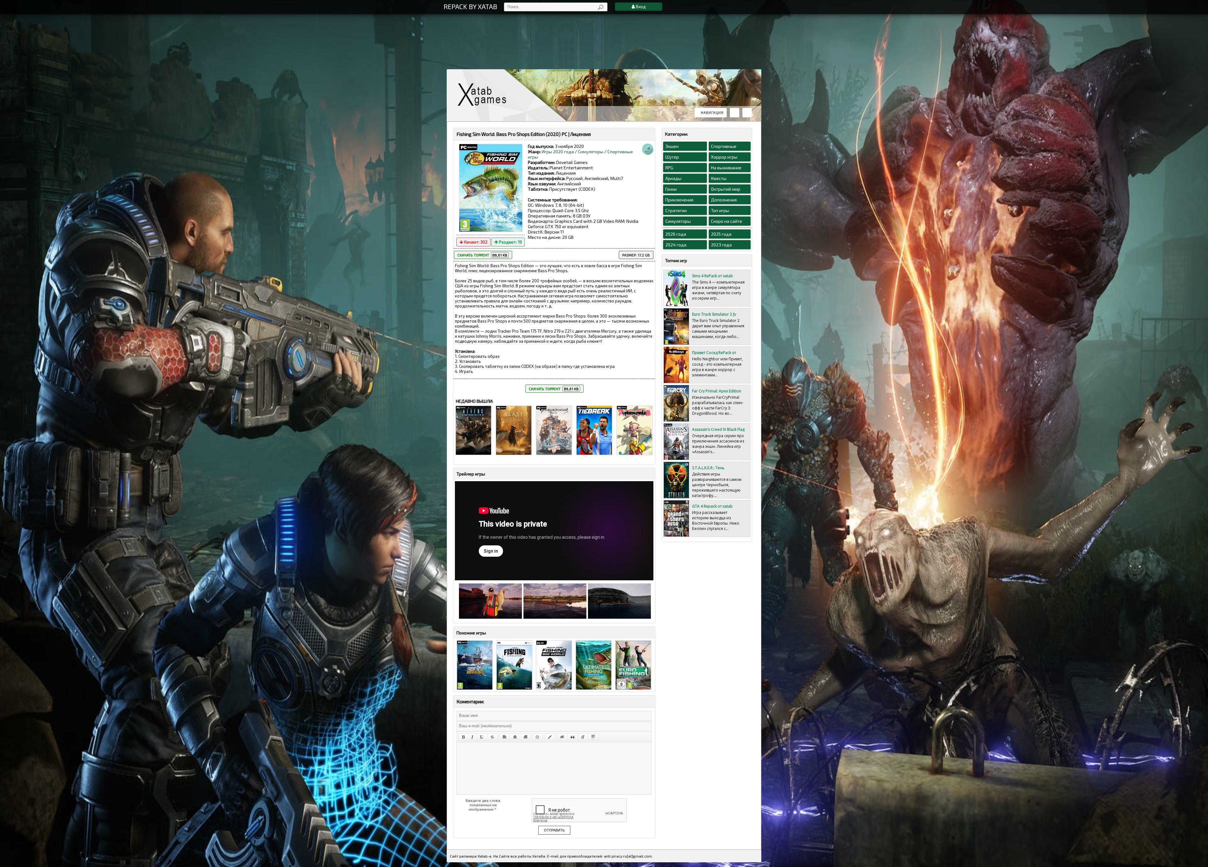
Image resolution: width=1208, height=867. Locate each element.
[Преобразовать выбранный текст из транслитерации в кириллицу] (583, 737)
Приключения (679, 199)
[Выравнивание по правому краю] (525, 737)
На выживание (726, 167)
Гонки (671, 189)
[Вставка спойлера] (593, 737)
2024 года (675, 244)
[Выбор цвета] (550, 737)
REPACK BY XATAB (470, 6)
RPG (669, 167)
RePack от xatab (484, 94)
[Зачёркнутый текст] (492, 737)
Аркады (673, 178)
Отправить (554, 830)
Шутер (672, 157)
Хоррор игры (724, 157)
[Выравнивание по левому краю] (504, 737)
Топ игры (720, 210)
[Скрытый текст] (562, 737)
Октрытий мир (725, 189)
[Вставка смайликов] (537, 737)
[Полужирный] (463, 737)
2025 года (721, 234)
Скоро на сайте (726, 221)
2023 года (721, 244)
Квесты (718, 178)
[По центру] (515, 737)
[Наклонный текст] (472, 737)
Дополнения (724, 199)
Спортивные (723, 146)
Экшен (672, 146)
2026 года (675, 234)
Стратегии (676, 210)
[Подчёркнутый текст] (482, 737)
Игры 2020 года (558, 151)
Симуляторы (590, 151)
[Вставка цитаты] (572, 737)
